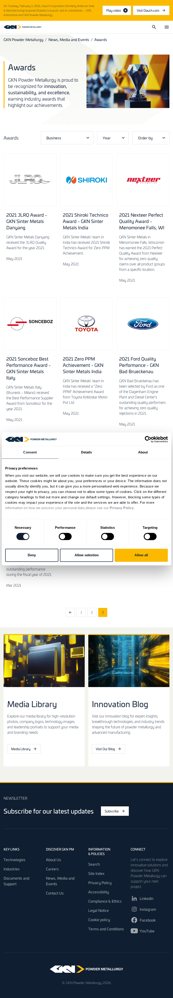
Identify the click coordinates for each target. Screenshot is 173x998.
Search (94, 864)
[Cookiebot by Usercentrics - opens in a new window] (148, 439)
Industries (12, 868)
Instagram (148, 909)
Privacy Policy (100, 882)
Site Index (96, 873)
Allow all (141, 555)
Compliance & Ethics (105, 901)
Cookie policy (99, 919)
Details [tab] (86, 452)
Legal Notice (98, 910)
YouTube (147, 930)
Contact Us (55, 892)
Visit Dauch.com (153, 11)
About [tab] (143, 452)
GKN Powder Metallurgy (23, 39)
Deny (32, 555)
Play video (113, 10)
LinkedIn (146, 898)
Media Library (20, 749)
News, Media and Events (68, 39)
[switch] (65, 536)
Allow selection (87, 555)
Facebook (148, 920)
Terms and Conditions (106, 928)
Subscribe (112, 811)
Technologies (14, 859)
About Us (53, 859)
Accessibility (98, 891)
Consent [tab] (30, 452)
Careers (52, 868)
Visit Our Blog (105, 749)
